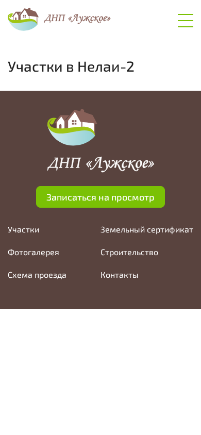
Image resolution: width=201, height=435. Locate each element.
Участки (23, 229)
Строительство (129, 252)
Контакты (119, 274)
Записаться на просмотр (100, 197)
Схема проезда (37, 274)
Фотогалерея (33, 252)
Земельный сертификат (146, 229)
